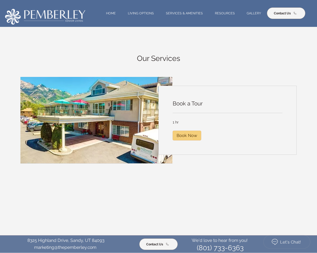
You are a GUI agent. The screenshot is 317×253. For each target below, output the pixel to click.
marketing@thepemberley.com (65, 247)
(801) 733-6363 (220, 248)
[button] (138, 13)
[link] (227, 103)
